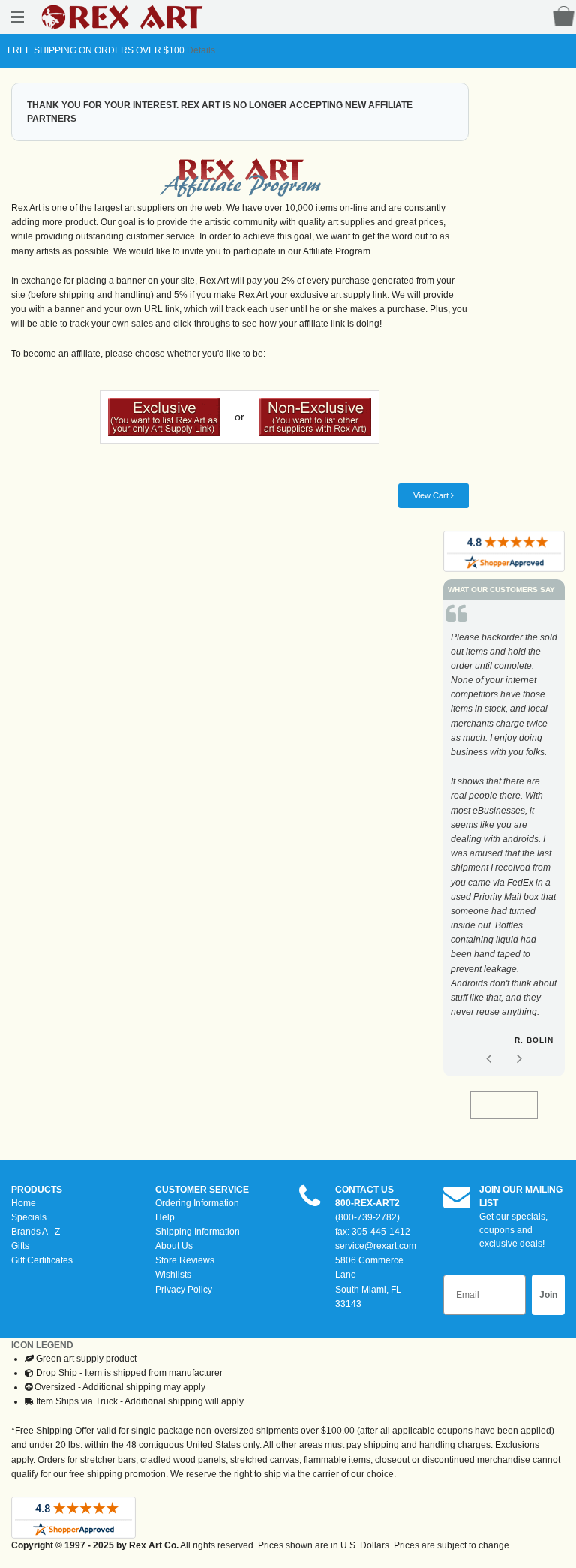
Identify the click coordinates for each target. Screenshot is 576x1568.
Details (199, 50)
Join (548, 1295)
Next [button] (519, 1058)
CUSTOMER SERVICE (202, 1189)
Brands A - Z (35, 1231)
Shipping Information (197, 1231)
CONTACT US (364, 1189)
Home (23, 1203)
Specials (28, 1217)
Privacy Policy (183, 1289)
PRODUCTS (36, 1189)
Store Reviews (184, 1260)
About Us (174, 1246)
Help (165, 1217)
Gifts (20, 1246)
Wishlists (173, 1274)
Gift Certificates (42, 1260)
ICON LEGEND (42, 1345)
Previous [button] (488, 1058)
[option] (504, 842)
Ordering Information (197, 1203)
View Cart (432, 495)
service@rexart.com (375, 1246)
